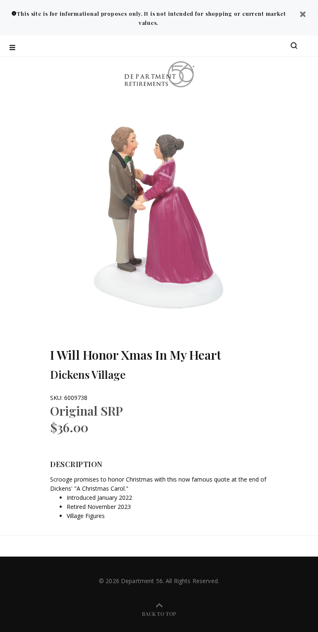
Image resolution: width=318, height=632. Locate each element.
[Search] (294, 46)
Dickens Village (87, 374)
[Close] (303, 15)
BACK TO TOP (159, 613)
